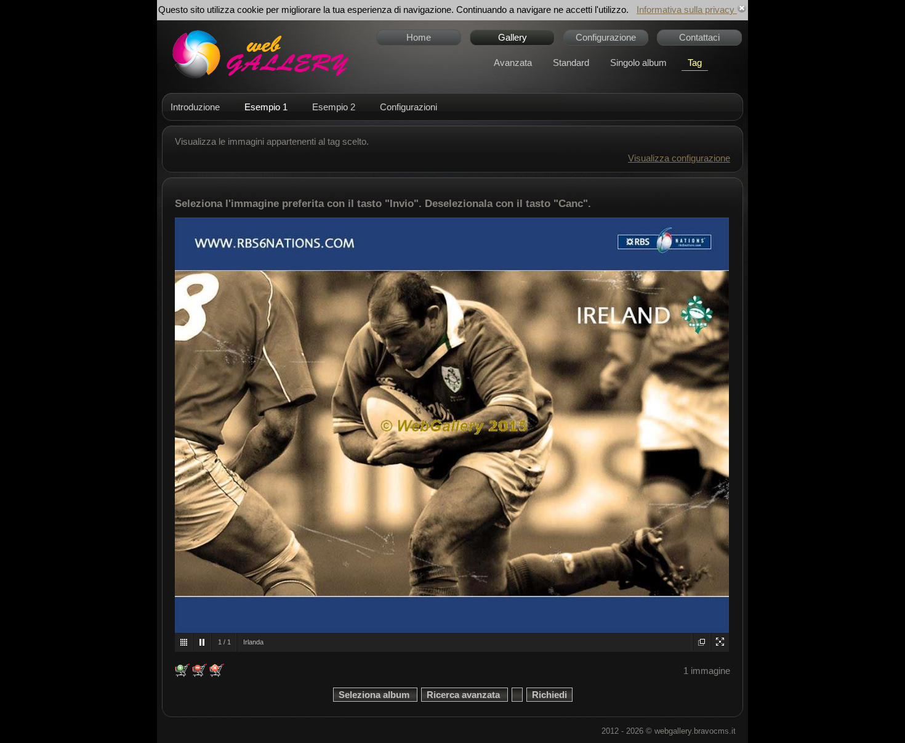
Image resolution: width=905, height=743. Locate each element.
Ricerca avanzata (464, 694)
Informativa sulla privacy (687, 9)
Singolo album (638, 62)
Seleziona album (375, 694)
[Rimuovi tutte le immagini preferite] (216, 670)
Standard (571, 62)
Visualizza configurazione (679, 158)
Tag (695, 62)
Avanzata (513, 62)
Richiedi (549, 694)
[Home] (258, 54)
